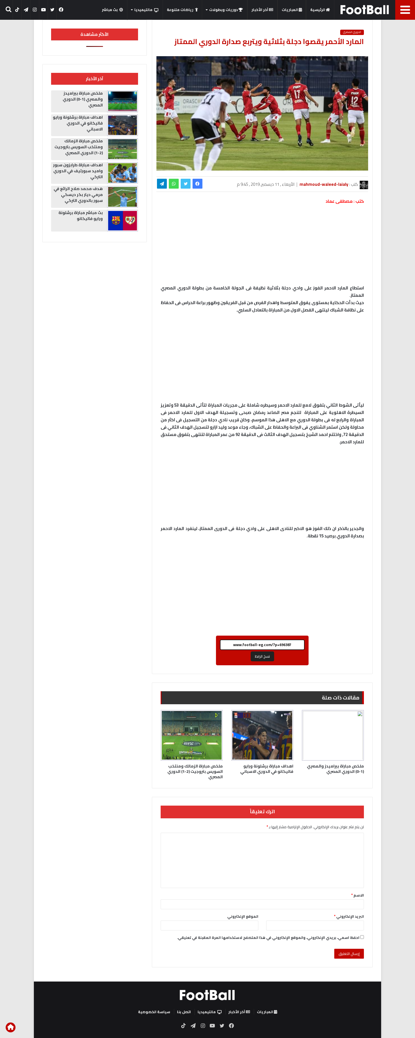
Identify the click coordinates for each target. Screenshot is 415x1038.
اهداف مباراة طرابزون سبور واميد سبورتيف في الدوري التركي (78, 170)
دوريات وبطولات (224, 9)
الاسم (357, 895)
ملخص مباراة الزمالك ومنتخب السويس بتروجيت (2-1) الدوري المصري (195, 771)
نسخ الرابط (262, 656)
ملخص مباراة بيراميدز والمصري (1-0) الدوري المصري (335, 768)
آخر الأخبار (260, 9)
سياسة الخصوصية (154, 1011)
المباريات (290, 9)
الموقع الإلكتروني (242, 916)
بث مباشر (110, 9)
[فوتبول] (365, 9)
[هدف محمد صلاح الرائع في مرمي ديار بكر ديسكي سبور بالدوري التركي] (122, 197)
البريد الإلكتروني (349, 916)
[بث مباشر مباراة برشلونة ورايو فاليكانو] (122, 221)
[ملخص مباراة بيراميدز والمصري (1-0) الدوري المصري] (333, 735)
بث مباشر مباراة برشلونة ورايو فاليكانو (80, 215)
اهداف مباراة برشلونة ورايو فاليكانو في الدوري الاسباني (266, 768)
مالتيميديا (143, 9)
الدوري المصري (352, 32)
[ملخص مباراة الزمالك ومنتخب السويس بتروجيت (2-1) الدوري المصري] (192, 735)
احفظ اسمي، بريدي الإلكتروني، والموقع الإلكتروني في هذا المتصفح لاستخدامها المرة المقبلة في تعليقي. (268, 937)
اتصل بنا (184, 1011)
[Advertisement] (262, 360)
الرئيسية (318, 9)
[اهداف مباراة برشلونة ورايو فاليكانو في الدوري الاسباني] (262, 735)
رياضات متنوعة (180, 9)
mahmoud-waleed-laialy (324, 184)
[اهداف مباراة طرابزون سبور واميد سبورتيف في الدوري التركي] (122, 173)
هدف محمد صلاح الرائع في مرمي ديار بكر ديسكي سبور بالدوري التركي (78, 194)
